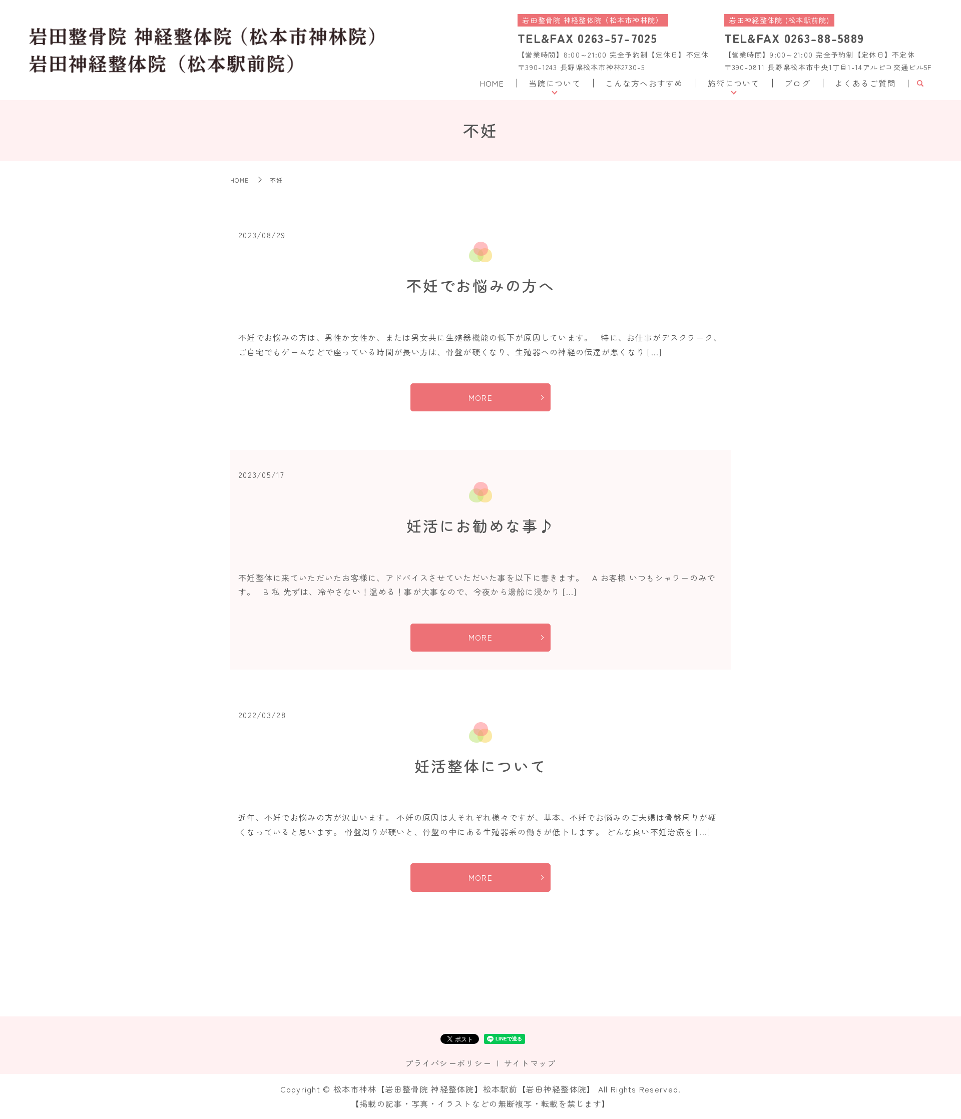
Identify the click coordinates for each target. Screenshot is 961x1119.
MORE (480, 397)
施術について (734, 83)
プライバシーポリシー (448, 1063)
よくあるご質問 (865, 83)
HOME (492, 83)
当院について (555, 83)
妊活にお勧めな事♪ (480, 525)
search (920, 83)
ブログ (797, 83)
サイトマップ (530, 1063)
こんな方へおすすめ (644, 83)
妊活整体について (480, 766)
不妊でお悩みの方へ (480, 285)
